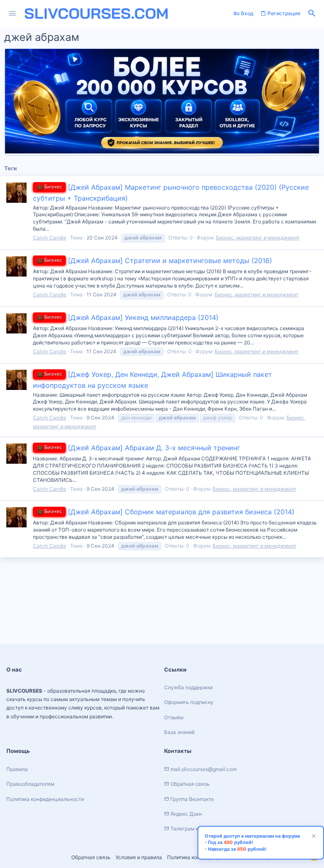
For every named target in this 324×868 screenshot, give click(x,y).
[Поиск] (312, 13)
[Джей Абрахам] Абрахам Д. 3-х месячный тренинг (138, 447)
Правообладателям (30, 784)
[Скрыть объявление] (312, 837)
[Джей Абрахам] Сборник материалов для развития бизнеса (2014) (165, 512)
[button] (12, 13)
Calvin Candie (49, 237)
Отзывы (174, 717)
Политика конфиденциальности (45, 799)
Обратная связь (91, 857)
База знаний (179, 732)
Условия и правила (139, 857)
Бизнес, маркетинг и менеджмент (258, 237)
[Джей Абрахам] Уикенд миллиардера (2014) (128, 317)
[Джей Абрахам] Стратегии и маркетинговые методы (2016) (154, 260)
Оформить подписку (188, 702)
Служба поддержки (188, 687)
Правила (17, 769)
